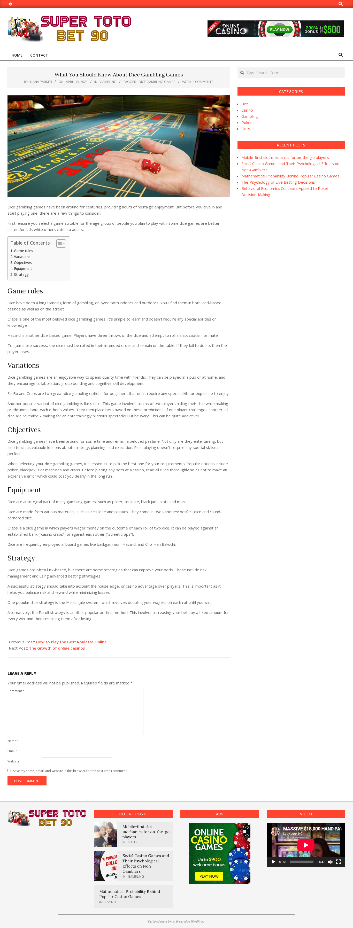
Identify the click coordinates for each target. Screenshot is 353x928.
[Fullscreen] (338, 861)
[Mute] (330, 861)
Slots (245, 128)
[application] (306, 845)
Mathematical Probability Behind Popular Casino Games (290, 175)
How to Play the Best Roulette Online (71, 641)
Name (13, 741)
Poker (246, 122)
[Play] (273, 861)
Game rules (23, 250)
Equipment (23, 268)
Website (13, 761)
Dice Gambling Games (157, 81)
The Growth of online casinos (57, 648)
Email (12, 751)
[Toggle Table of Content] (58, 243)
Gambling (108, 81)
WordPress (198, 921)
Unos (171, 921)
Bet (244, 103)
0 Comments (203, 81)
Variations (22, 256)
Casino (247, 110)
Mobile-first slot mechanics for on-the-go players (285, 157)
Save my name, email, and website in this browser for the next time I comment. (70, 771)
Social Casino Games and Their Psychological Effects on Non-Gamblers (145, 863)
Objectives (23, 262)
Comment (16, 691)
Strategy (21, 274)
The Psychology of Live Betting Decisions (278, 182)
